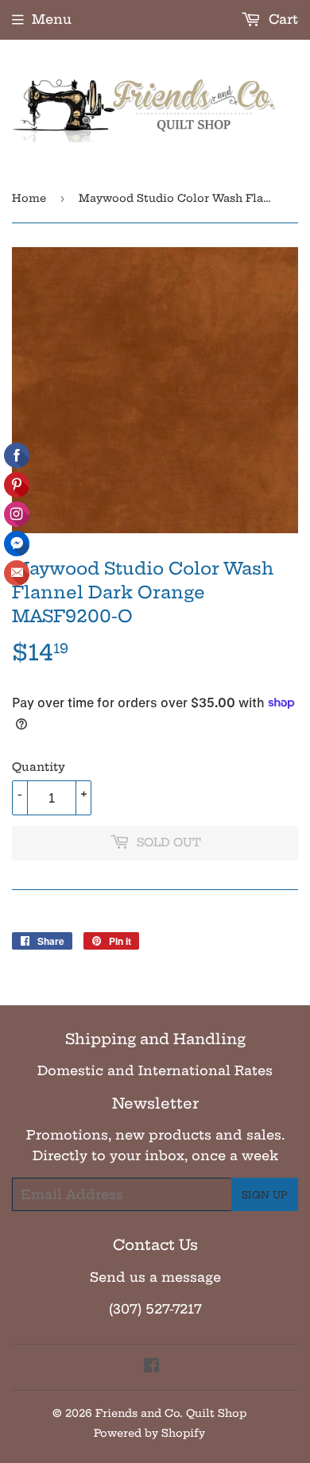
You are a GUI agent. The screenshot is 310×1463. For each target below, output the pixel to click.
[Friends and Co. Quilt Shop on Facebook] (151, 1367)
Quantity (38, 767)
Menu (52, 19)
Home (29, 198)
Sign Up (265, 1195)
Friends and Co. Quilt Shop (170, 1413)
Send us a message (155, 1277)
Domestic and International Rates (155, 1070)
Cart (281, 19)
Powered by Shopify (149, 1432)
